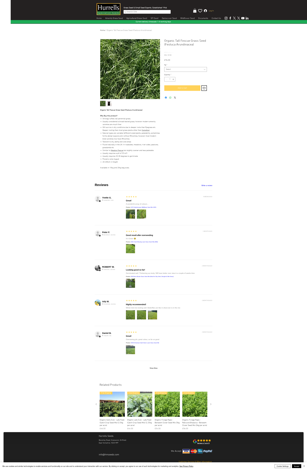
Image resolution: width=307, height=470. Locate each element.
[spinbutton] (170, 79)
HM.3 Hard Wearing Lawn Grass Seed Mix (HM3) (144, 242)
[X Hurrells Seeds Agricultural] (239, 18)
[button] (195, 10)
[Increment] (173, 79)
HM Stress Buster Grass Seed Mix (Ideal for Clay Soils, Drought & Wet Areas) (152, 276)
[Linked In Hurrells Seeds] (247, 18)
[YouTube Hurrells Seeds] (243, 18)
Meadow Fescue (117, 150)
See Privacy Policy (186, 466)
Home (102, 30)
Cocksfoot (146, 130)
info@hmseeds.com (109, 454)
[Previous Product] (96, 404)
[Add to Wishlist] (204, 88)
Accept (296, 466)
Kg (165, 65)
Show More (153, 368)
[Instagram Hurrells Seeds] (226, 18)
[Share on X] (175, 97)
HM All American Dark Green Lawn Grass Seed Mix (145, 342)
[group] (153, 411)
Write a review (206, 185)
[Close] (304, 466)
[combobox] (185, 69)
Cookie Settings (283, 466)
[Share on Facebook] (165, 97)
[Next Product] (210, 404)
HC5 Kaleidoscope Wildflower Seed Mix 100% (143, 207)
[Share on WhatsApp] (170, 97)
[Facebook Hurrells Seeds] (230, 18)
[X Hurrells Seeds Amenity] (234, 18)
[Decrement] (166, 79)
